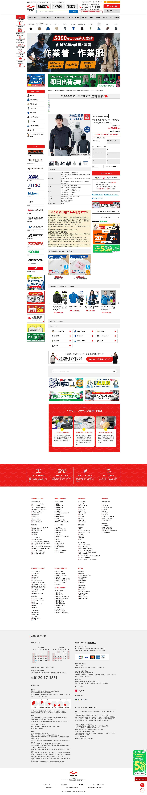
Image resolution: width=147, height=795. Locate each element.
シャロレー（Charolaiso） (39, 545)
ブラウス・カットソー (108, 516)
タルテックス (30, 238)
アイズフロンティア (31, 171)
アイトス (29, 188)
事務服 (77, 18)
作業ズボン (33, 108)
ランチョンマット (60, 611)
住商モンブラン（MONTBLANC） (41, 548)
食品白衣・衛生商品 (37, 593)
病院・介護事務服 (107, 527)
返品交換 (101, 184)
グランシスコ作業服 (31, 263)
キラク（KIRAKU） (37, 539)
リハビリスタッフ (37, 531)
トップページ (46, 785)
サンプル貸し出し (84, 597)
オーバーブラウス (107, 507)
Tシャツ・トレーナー (38, 511)
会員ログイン (82, 581)
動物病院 (81, 538)
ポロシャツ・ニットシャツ (39, 509)
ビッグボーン (30, 196)
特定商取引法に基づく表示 (95, 787)
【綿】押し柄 (59, 595)
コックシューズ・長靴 (38, 589)
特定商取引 (82, 579)
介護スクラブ (35, 516)
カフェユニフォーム (37, 598)
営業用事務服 (106, 532)
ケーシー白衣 (82, 513)
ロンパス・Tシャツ (61, 582)
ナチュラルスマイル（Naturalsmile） (42, 546)
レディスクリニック (84, 531)
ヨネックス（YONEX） (38, 554)
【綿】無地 (59, 593)
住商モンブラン (36, 618)
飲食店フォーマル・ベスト (39, 584)
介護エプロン (35, 515)
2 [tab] (83, 88)
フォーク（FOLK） (37, 550)
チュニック (82, 507)
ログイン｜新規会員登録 (113, 2)
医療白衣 (70, 18)
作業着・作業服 (46, 18)
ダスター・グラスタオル (62, 612)
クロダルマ (29, 221)
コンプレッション (35, 117)
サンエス (29, 213)
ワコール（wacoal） (84, 557)
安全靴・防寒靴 (34, 125)
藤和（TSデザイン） (61, 529)
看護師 (81, 527)
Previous (50, 82)
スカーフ (58, 577)
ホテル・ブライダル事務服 (109, 531)
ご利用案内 (64, 785)
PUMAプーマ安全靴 (31, 271)
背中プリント (80, 277)
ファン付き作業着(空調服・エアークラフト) (62, 90)
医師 (80, 529)
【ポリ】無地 (59, 600)
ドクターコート (83, 506)
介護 (80, 539)
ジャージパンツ (36, 506)
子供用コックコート (61, 575)
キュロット (105, 513)
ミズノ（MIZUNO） (84, 554)
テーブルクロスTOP (60, 588)
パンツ (81, 515)
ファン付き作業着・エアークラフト (35, 135)
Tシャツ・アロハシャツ (38, 582)
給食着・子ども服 (101, 18)
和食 (33, 602)
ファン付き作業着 (59, 18)
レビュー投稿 (102, 187)
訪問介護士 (35, 532)
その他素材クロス (60, 605)
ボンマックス (35, 612)
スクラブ (81, 504)
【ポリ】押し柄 (60, 602)
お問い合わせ (82, 588)
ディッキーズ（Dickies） (39, 552)
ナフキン (58, 607)
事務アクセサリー (107, 520)
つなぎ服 (56, 341)
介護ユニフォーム (33, 18)
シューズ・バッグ (37, 522)
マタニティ (82, 518)
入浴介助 (34, 534)
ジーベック (29, 180)
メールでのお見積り (84, 591)
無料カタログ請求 (84, 598)
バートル (29, 155)
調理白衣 (34, 575)
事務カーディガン (107, 518)
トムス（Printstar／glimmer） (40, 541)
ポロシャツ (33, 112)
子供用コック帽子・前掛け (63, 579)
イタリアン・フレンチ (38, 600)
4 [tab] (86, 88)
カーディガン (35, 518)
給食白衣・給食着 (60, 573)
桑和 (28, 255)
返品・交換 (82, 595)
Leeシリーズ (35, 614)
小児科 (81, 534)
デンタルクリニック (84, 532)
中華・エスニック (37, 604)
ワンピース (82, 511)
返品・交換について (98, 785)
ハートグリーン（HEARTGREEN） (41, 543)
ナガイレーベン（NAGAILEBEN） (88, 552)
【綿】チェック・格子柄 (62, 596)
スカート (104, 509)
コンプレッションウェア (62, 513)
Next (118, 82)
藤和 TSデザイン (30, 163)
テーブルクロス (114, 18)
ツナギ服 (32, 121)
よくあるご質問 (88, 1)
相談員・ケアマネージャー (39, 529)
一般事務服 (105, 525)
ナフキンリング (60, 609)
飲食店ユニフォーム (87, 17)
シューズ (81, 520)
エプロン (81, 516)
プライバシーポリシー (85, 575)
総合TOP (80, 568)
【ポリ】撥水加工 (60, 604)
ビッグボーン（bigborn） (63, 536)
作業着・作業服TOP (60, 499)
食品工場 (34, 607)
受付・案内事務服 (107, 529)
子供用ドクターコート (61, 581)
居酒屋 (34, 605)
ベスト (104, 504)
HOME (49, 90)
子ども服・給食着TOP (61, 568)
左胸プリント (59, 277)
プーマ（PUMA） (60, 552)
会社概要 (81, 573)
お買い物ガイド (98, 1)
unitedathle (29, 246)
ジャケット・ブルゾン (38, 504)
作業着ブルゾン (34, 99)
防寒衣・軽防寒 (36, 520)
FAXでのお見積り (83, 593)
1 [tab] (82, 88)
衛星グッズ (35, 591)
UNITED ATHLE (60, 547)
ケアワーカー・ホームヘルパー (40, 527)
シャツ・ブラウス (37, 581)
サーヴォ (34, 616)
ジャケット (82, 509)
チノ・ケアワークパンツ (38, 507)
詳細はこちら (92, 643)
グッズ (32, 130)
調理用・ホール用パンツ (38, 586)
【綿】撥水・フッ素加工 (62, 598)
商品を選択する (140, 779)
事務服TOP (105, 499)
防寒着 (32, 95)
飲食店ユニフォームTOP (38, 568)
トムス (34, 620)
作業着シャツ (33, 104)
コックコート (35, 573)
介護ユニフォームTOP (37, 499)
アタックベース (30, 230)
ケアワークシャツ (37, 513)
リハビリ (81, 536)
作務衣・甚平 (35, 577)
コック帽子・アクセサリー (39, 588)
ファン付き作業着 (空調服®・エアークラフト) (62, 521)
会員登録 (81, 582)
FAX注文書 (82, 589)
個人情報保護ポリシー (72, 787)
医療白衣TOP (81, 499)
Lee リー (29, 205)
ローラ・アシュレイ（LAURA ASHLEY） (89, 555)
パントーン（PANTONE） (86, 550)
